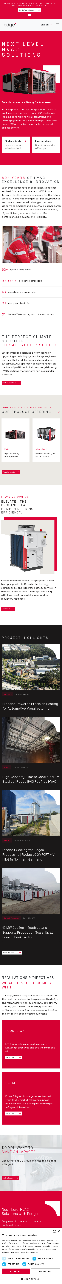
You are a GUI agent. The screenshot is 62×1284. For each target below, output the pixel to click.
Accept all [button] (16, 1271)
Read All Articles (8, 952)
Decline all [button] (45, 1271)
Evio (7, 449)
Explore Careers (8, 1178)
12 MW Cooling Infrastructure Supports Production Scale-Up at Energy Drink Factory (27, 932)
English (45, 24)
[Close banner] (29, 15)
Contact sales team (9, 383)
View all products (9, 472)
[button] (31, 1279)
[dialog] (31, 1256)
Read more (43, 1252)
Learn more (6, 609)
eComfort (41, 449)
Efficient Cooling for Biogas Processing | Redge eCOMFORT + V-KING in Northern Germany (29, 854)
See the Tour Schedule (26, 10)
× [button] (58, 1231)
